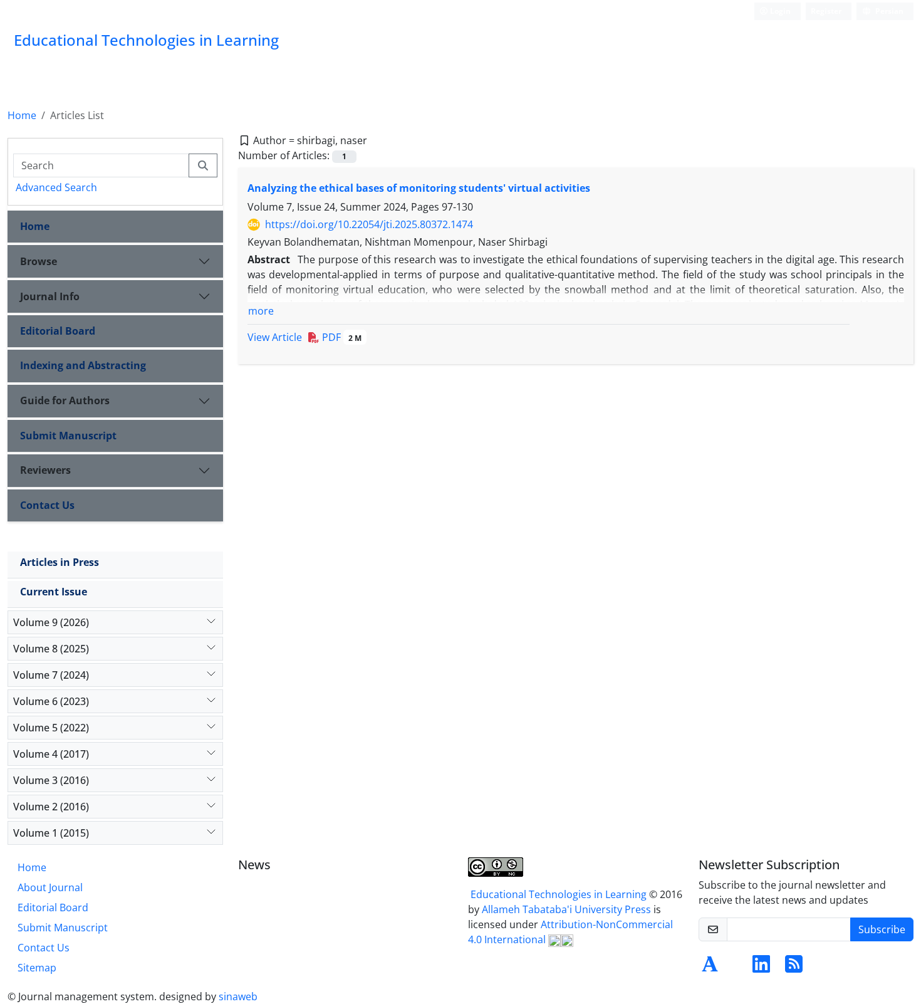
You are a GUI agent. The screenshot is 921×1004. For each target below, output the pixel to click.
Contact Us (47, 505)
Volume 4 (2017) (51, 754)
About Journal (50, 887)
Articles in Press (59, 562)
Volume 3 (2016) (51, 780)
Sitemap (37, 968)
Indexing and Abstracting (83, 365)
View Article (274, 337)
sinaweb (238, 996)
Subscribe (881, 929)
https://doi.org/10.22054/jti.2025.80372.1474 (369, 224)
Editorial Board (57, 331)
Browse (38, 261)
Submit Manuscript (68, 435)
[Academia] (710, 968)
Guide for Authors (65, 400)
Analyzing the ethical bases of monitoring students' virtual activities (418, 188)
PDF (341, 337)
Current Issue (53, 592)
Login (779, 11)
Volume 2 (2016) (51, 806)
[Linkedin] (761, 968)
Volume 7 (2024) (51, 675)
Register (826, 11)
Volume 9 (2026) (51, 622)
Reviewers (45, 470)
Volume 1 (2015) (51, 833)
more (261, 311)
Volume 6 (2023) (51, 701)
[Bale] (734, 968)
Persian (888, 11)
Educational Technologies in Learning (558, 894)
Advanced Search (56, 187)
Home (22, 115)
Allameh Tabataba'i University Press (567, 909)
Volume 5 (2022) (51, 728)
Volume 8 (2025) (51, 649)
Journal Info (50, 296)
